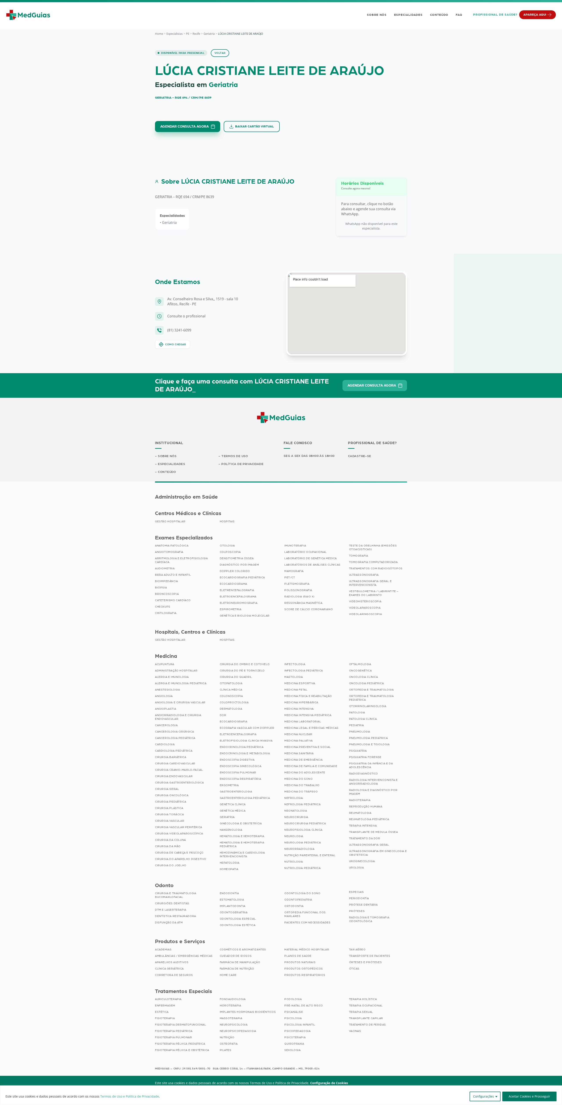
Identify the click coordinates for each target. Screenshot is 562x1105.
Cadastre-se (359, 456)
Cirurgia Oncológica (171, 795)
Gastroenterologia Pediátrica (245, 798)
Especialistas (174, 34)
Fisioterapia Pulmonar (173, 1037)
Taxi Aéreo (357, 949)
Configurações (483, 1096)
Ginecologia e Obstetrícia (241, 823)
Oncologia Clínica (363, 677)
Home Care (228, 975)
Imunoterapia (295, 545)
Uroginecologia (362, 861)
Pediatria (356, 725)
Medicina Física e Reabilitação (308, 696)
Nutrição (227, 1037)
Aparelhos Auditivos (171, 962)
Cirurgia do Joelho (170, 865)
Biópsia (161, 587)
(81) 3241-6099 (179, 330)
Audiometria (165, 568)
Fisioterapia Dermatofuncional (180, 1024)
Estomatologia (232, 899)
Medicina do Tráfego (301, 791)
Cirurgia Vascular (169, 820)
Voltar (220, 53)
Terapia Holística (363, 999)
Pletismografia (296, 583)
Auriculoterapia (168, 999)
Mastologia (293, 677)
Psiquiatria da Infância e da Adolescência (371, 765)
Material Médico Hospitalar (306, 949)
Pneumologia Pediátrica (368, 738)
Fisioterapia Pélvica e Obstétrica (182, 1050)
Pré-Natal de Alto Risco (303, 1005)
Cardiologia (165, 744)
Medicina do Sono (298, 779)
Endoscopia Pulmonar (238, 772)
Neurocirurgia (296, 817)
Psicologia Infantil (299, 1024)
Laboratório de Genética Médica (310, 558)
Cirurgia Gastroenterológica (179, 782)
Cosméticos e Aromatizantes (243, 949)
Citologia (227, 545)
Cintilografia (166, 613)
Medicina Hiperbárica (301, 702)
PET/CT (289, 577)
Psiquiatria (358, 750)
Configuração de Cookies (329, 1083)
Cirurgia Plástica (169, 808)
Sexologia (292, 1050)
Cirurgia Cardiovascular (175, 763)
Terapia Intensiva (363, 825)
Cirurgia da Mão (168, 846)
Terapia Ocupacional (366, 1005)
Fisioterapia (165, 1018)
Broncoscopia (167, 594)
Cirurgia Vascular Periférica (178, 827)
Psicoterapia (295, 1037)
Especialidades (408, 14)
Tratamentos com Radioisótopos (376, 568)
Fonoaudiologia (233, 999)
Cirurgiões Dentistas (172, 903)
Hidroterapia (230, 1005)
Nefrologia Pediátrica (302, 804)
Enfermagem (165, 1005)
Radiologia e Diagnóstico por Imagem (373, 792)
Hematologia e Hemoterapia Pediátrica (242, 844)
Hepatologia (230, 862)
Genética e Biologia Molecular (245, 615)
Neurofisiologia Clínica (303, 829)
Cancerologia (166, 725)
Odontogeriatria (234, 912)
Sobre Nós (376, 14)
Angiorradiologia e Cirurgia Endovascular (178, 717)
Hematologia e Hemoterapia (242, 836)
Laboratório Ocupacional (305, 552)
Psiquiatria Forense (365, 757)
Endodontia (229, 893)
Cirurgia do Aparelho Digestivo (180, 859)
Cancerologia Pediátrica (175, 738)
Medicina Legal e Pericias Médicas (311, 728)
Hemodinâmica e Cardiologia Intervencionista (242, 854)
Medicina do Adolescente (304, 772)
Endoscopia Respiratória (240, 779)
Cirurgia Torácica (169, 814)
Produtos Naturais (299, 962)
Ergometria (229, 785)
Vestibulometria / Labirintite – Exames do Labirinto (374, 593)
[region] (281, 1095)
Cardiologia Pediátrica (173, 750)
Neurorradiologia (299, 849)
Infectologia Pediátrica (303, 670)
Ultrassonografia (364, 574)
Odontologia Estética (238, 925)
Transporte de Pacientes (369, 956)
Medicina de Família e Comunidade (310, 766)
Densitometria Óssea (237, 558)
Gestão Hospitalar (170, 521)
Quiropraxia (294, 1043)
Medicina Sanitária (299, 753)
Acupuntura (164, 664)
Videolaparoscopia (365, 607)
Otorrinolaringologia (367, 706)
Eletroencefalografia (238, 734)
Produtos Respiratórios (304, 975)
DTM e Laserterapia (170, 909)
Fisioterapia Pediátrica (174, 1031)
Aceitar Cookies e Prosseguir (529, 1096)
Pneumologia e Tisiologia (369, 744)
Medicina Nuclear (298, 734)
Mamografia (294, 571)
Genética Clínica (233, 804)
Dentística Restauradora (175, 916)
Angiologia (164, 696)
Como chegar (175, 344)
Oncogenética (360, 670)
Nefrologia (293, 798)
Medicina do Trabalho (302, 785)
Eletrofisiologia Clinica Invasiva (246, 740)
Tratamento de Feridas (367, 1024)
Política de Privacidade (242, 464)
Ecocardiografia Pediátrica (242, 577)
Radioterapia (360, 800)
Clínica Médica (231, 689)
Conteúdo (439, 14)
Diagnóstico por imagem (239, 564)
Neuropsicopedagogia (238, 1031)
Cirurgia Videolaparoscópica (179, 833)
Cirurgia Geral (167, 789)
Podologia (293, 999)
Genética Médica (233, 810)
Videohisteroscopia (365, 601)
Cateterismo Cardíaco (173, 600)
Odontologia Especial (238, 918)
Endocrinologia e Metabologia (245, 753)
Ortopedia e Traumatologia (371, 689)
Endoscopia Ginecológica (240, 766)
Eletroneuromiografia (239, 603)
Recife (196, 34)
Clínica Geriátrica (169, 968)
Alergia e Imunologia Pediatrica (181, 683)
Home (159, 34)
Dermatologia (231, 708)
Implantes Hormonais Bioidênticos (248, 1012)
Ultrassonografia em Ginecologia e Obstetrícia (378, 853)
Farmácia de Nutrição (237, 968)
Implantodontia (232, 906)
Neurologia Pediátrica (302, 842)
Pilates (225, 1050)
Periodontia (359, 898)
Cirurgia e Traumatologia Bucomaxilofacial (175, 895)
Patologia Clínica (363, 719)
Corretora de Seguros (174, 975)
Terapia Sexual (361, 1012)
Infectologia (294, 664)
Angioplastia (165, 708)
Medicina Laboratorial (302, 721)
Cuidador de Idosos (236, 956)
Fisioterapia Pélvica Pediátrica (180, 1043)
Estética (162, 1012)
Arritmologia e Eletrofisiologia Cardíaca (181, 560)
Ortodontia (294, 906)
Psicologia (293, 1018)
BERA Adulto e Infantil (173, 574)
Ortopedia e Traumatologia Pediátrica (371, 698)
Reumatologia (360, 813)
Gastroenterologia (236, 791)
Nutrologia (293, 861)
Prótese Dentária (363, 904)
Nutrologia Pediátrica (302, 868)
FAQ (459, 14)
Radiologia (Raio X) (299, 596)
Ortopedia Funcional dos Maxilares (305, 914)
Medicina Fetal (295, 689)
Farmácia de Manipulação (240, 962)
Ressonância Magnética (303, 603)
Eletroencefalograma (238, 596)
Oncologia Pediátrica (366, 683)
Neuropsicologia (234, 1024)
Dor (223, 715)
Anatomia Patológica (171, 545)
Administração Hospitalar (176, 670)
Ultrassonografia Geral (369, 844)
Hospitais (227, 521)
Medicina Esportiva (299, 683)
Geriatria (209, 34)
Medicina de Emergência (303, 759)
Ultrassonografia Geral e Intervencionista (370, 583)
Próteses (357, 911)
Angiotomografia (169, 552)
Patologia (357, 712)
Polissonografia (298, 590)
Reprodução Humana (365, 806)
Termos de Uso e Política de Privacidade (129, 1096)
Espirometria (230, 609)
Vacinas (355, 1031)
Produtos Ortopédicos (303, 968)
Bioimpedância (166, 581)
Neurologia (293, 836)
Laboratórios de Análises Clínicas (312, 564)
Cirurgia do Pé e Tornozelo (242, 670)
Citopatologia (231, 683)
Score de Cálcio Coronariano (308, 609)
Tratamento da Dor (364, 838)
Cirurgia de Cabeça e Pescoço (179, 852)
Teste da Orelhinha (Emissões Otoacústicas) (373, 547)
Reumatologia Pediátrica (369, 819)
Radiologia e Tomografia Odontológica (369, 919)
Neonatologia (295, 810)
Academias (163, 949)
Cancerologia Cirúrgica (174, 731)
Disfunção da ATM (169, 922)
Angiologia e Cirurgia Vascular (180, 702)
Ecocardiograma (233, 583)
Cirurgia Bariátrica (170, 757)
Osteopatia (229, 1043)
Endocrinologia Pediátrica (242, 747)
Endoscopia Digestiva (237, 759)
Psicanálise (293, 1012)
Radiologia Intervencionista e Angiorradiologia (373, 782)
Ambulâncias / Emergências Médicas (184, 956)
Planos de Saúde (298, 956)
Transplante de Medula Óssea (373, 832)
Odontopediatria (298, 899)
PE (187, 34)
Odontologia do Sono (302, 893)
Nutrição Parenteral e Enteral (309, 855)
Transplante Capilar (366, 1018)
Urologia (356, 867)
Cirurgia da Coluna (170, 840)
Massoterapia (231, 1018)
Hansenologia (231, 829)
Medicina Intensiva (299, 708)
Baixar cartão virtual (254, 126)
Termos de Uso (234, 456)
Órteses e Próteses (365, 962)
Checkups (162, 606)
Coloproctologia (234, 702)
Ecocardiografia (233, 721)
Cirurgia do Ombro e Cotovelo (245, 664)
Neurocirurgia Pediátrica (305, 823)
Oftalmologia (360, 664)
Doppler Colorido (235, 571)
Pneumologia (359, 731)
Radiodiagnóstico (363, 773)
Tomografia (358, 555)
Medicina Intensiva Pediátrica (307, 715)
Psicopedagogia (297, 1031)
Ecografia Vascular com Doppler (247, 728)
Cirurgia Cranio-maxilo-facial (179, 770)
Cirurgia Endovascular (174, 776)
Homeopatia (229, 869)
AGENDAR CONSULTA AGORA (184, 126)
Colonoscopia (231, 696)
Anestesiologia (167, 689)
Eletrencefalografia (237, 590)
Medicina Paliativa (298, 740)
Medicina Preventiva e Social (307, 747)
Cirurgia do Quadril (236, 677)
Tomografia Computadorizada (373, 562)
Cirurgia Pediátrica (170, 801)
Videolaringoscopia (365, 614)
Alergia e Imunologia (172, 677)
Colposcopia (230, 552)
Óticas (354, 968)
